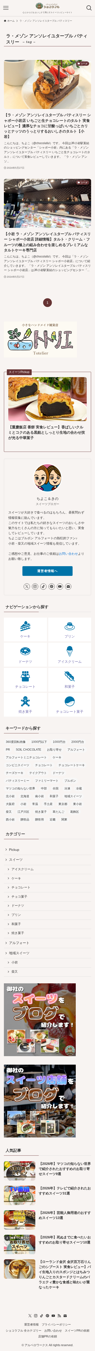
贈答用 (39, 819)
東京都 (62, 804)
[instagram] (35, 586)
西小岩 (10, 819)
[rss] (59, 1316)
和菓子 (54, 796)
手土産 (48, 804)
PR (8, 749)
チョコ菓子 (19, 896)
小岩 (23, 804)
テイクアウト (38, 773)
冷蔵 (79, 788)
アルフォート (76, 749)
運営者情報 (31, 1324)
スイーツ (16, 860)
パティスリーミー (17, 780)
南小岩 (39, 796)
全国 (55, 788)
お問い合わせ (68, 553)
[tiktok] (43, 586)
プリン (16, 915)
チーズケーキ (14, 773)
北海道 (24, 796)
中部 (44, 788)
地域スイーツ (73, 796)
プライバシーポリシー (56, 1324)
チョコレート (44, 765)
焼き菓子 (41, 811)
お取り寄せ (54, 749)
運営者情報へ (47, 571)
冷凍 (67, 788)
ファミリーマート (46, 780)
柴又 (9, 811)
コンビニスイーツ (17, 765)
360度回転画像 (16, 742)
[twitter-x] (27, 586)
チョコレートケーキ (71, 765)
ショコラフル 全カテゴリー (23, 1330)
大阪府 (10, 804)
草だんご (58, 811)
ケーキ (57, 757)
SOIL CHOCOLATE (28, 749)
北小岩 (10, 796)
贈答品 (24, 819)
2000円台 (77, 742)
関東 (64, 819)
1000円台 (59, 742)
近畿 (53, 819)
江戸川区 (23, 811)
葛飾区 (74, 811)
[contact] (68, 586)
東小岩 (77, 804)
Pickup (14, 850)
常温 (35, 804)
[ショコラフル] (48, 6)
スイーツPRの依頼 (77, 1330)
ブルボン (70, 780)
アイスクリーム (22, 869)
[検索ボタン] (89, 8)
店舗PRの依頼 (47, 1336)
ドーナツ (58, 773)
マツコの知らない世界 (20, 788)
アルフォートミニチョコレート (26, 757)
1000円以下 (39, 742)
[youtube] (60, 586)
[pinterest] (51, 586)
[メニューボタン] (6, 8)
